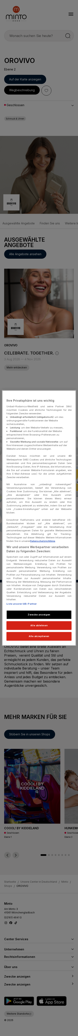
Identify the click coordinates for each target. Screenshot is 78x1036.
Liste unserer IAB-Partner (21, 603)
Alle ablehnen (39, 625)
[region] (39, 518)
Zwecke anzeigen (39, 614)
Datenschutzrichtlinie (42, 541)
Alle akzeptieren (39, 636)
